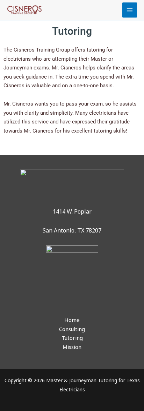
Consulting (72, 328)
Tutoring (72, 337)
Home (72, 319)
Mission (72, 346)
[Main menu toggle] (129, 10)
